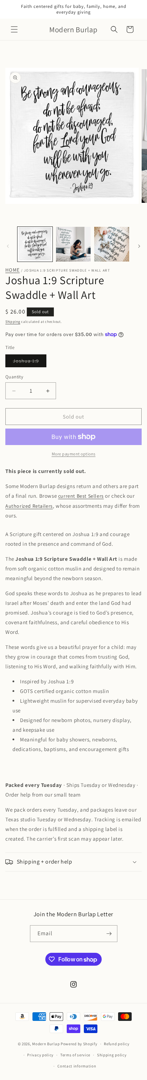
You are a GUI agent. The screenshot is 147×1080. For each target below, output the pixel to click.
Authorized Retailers (29, 506)
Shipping (12, 321)
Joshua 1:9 (29, 362)
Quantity (14, 377)
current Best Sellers (81, 496)
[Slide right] (139, 246)
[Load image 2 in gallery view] (73, 244)
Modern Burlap (46, 1043)
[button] (14, 29)
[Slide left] (8, 246)
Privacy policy (40, 1054)
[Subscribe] (109, 933)
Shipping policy (112, 1054)
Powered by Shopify (79, 1043)
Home (12, 270)
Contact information (76, 1066)
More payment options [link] (74, 454)
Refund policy (116, 1043)
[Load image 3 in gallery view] (111, 244)
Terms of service (75, 1054)
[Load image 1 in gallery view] (34, 244)
